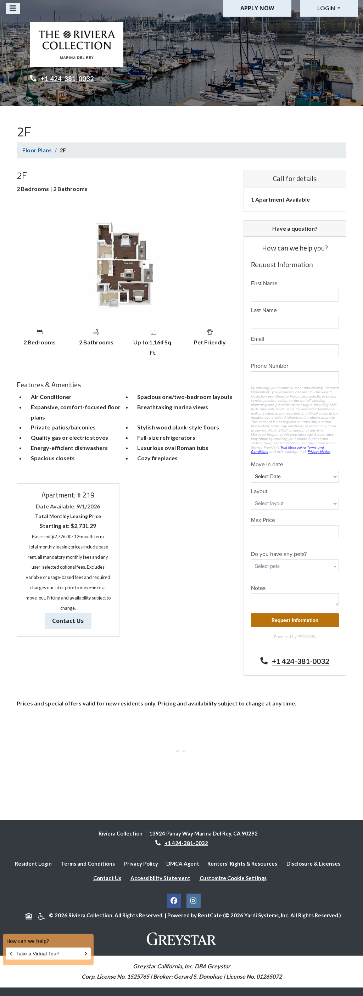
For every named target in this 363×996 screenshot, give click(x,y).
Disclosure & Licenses (314, 863)
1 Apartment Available (280, 199)
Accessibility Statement (161, 877)
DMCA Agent (184, 863)
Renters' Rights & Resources (243, 863)
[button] (329, 8)
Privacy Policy (142, 863)
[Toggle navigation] (13, 8)
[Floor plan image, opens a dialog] (125, 265)
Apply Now (257, 8)
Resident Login (35, 863)
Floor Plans (37, 150)
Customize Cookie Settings (233, 878)
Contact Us (71, 621)
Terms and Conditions (89, 863)
